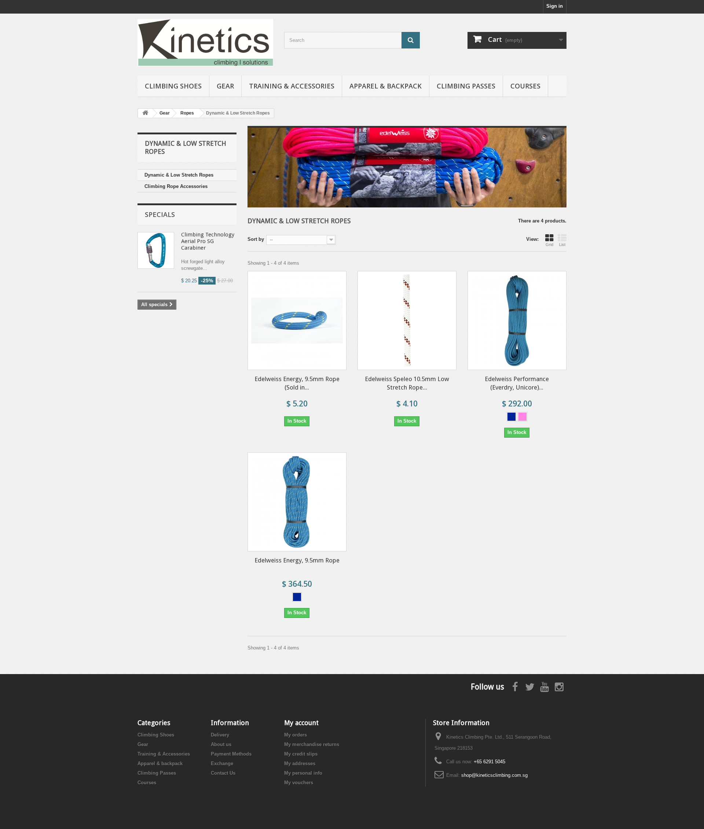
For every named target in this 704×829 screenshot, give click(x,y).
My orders (295, 735)
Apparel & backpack (385, 86)
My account (301, 723)
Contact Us (223, 773)
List (562, 244)
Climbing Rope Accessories (176, 186)
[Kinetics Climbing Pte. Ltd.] (205, 42)
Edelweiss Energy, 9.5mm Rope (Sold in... (297, 383)
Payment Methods (231, 754)
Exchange (222, 763)
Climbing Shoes (173, 86)
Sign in (554, 6)
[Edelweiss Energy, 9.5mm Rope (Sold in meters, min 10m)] (297, 320)
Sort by (255, 239)
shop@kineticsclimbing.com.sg (494, 775)
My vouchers (298, 782)
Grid (549, 244)
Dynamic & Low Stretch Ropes (178, 175)
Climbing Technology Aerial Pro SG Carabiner (207, 241)
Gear (225, 86)
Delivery (220, 735)
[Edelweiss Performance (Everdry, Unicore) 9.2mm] (517, 320)
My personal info (303, 773)
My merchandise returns (311, 744)
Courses (525, 86)
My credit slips (301, 754)
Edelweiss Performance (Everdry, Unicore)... (517, 383)
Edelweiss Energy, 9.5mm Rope (297, 560)
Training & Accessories (291, 86)
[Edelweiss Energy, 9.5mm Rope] (297, 502)
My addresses (299, 763)
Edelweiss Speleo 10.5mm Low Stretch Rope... (407, 383)
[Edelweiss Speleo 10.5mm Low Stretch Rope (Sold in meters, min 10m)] (407, 320)
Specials (160, 214)
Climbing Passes (466, 86)
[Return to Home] (145, 113)
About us (221, 744)
